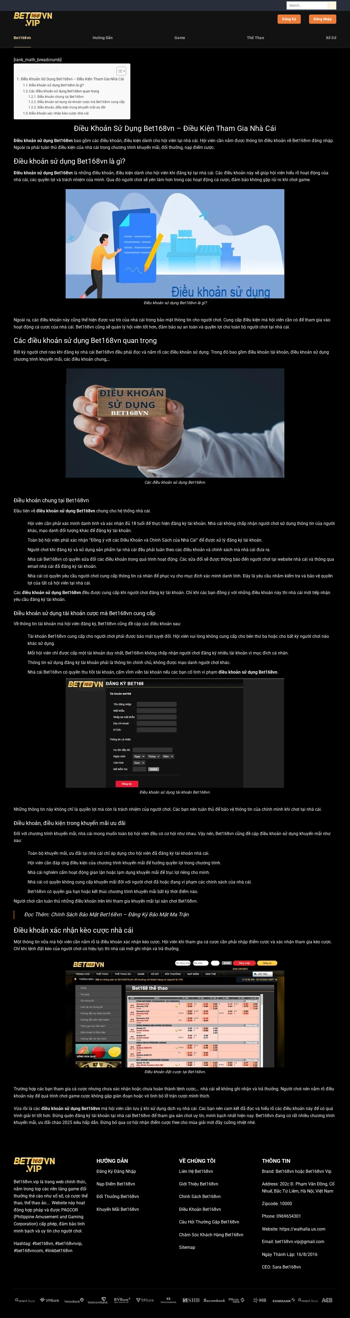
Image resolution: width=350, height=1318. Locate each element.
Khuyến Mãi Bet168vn (118, 1209)
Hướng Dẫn (103, 38)
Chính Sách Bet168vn (200, 1196)
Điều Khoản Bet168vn (200, 1209)
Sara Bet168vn (286, 1267)
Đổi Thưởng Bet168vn (118, 1196)
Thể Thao (255, 38)
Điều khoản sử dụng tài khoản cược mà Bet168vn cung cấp (80, 102)
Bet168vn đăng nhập (312, 140)
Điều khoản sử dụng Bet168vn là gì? (56, 85)
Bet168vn (22, 38)
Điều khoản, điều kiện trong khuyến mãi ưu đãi (71, 107)
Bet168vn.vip (26, 1181)
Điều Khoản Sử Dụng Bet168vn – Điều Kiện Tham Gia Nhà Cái (72, 79)
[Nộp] (332, 5)
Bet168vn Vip (318, 1171)
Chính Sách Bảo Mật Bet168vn (86, 914)
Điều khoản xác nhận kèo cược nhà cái (59, 113)
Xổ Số (331, 38)
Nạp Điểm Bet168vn (116, 1184)
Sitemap (187, 1247)
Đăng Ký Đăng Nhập (116, 1171)
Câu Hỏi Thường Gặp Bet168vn (209, 1222)
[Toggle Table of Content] (118, 71)
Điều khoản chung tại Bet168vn (60, 97)
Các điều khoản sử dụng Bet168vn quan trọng (64, 91)
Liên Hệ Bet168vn (196, 1171)
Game (179, 38)
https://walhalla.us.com (302, 1229)
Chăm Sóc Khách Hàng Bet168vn (211, 1234)
